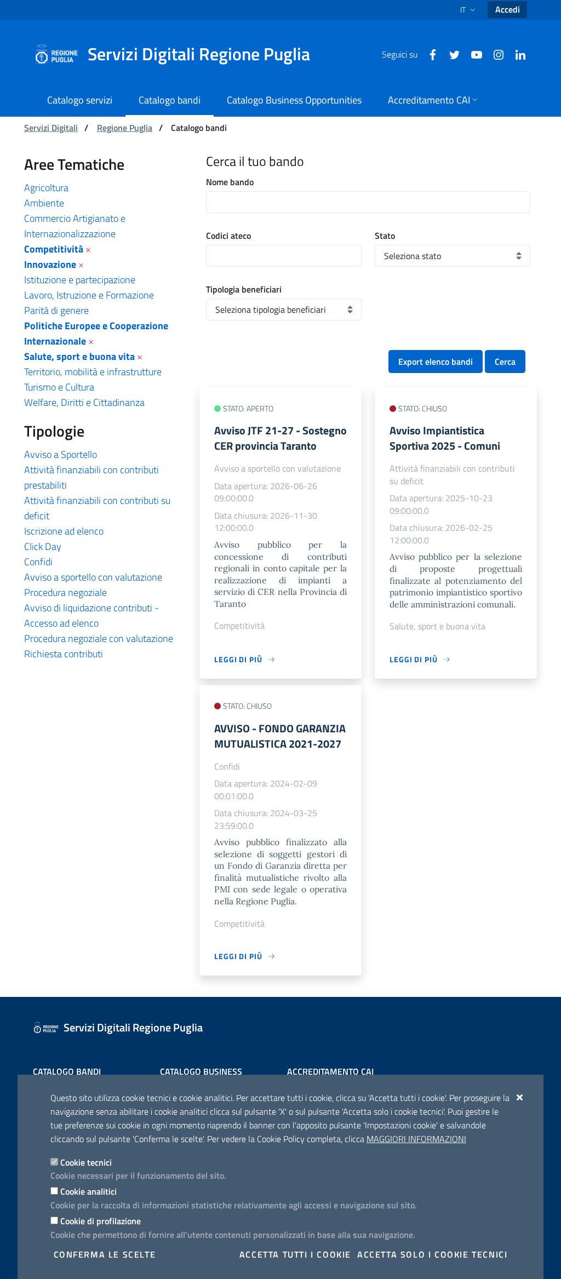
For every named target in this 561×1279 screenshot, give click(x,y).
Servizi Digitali (51, 127)
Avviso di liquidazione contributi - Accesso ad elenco (91, 615)
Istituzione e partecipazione (79, 279)
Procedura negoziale (65, 592)
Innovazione (50, 264)
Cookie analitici (88, 1191)
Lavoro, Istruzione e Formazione (89, 295)
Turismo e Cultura (59, 387)
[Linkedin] (516, 53)
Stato (385, 235)
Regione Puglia (124, 127)
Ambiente (44, 203)
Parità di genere (56, 310)
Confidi (38, 561)
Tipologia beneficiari (244, 289)
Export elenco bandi (435, 361)
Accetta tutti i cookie (295, 1254)
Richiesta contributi (63, 653)
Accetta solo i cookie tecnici (432, 1254)
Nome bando (230, 181)
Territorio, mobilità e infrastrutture (93, 371)
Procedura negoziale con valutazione (98, 638)
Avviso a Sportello (60, 454)
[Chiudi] (520, 1097)
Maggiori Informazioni (416, 1138)
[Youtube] (472, 53)
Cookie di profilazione (100, 1221)
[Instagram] (494, 53)
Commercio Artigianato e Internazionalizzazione (74, 226)
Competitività (53, 249)
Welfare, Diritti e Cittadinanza (84, 402)
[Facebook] (428, 53)
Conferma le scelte (105, 1254)
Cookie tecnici (86, 1162)
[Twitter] (450, 53)
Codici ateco (228, 235)
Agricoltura (46, 187)
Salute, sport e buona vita (79, 356)
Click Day (42, 546)
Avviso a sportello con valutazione (93, 577)
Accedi (507, 9)
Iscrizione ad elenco (64, 531)
